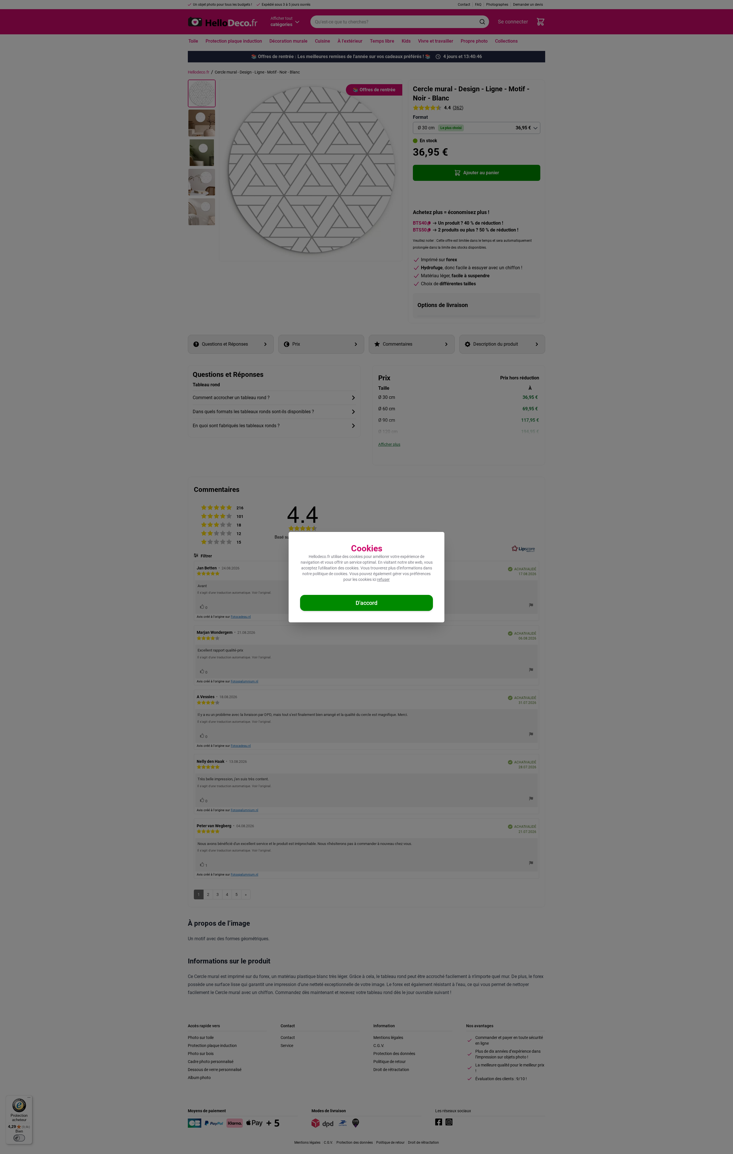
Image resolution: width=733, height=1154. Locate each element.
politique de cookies (330, 573)
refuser (383, 579)
